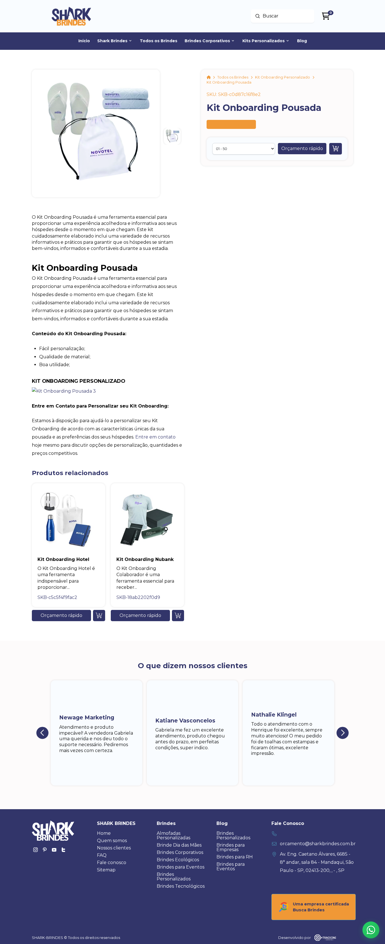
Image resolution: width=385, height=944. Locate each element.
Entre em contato (155, 437)
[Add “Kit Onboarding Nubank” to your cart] (178, 615)
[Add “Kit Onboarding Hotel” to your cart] (99, 615)
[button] (302, 148)
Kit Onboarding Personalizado (78, 381)
